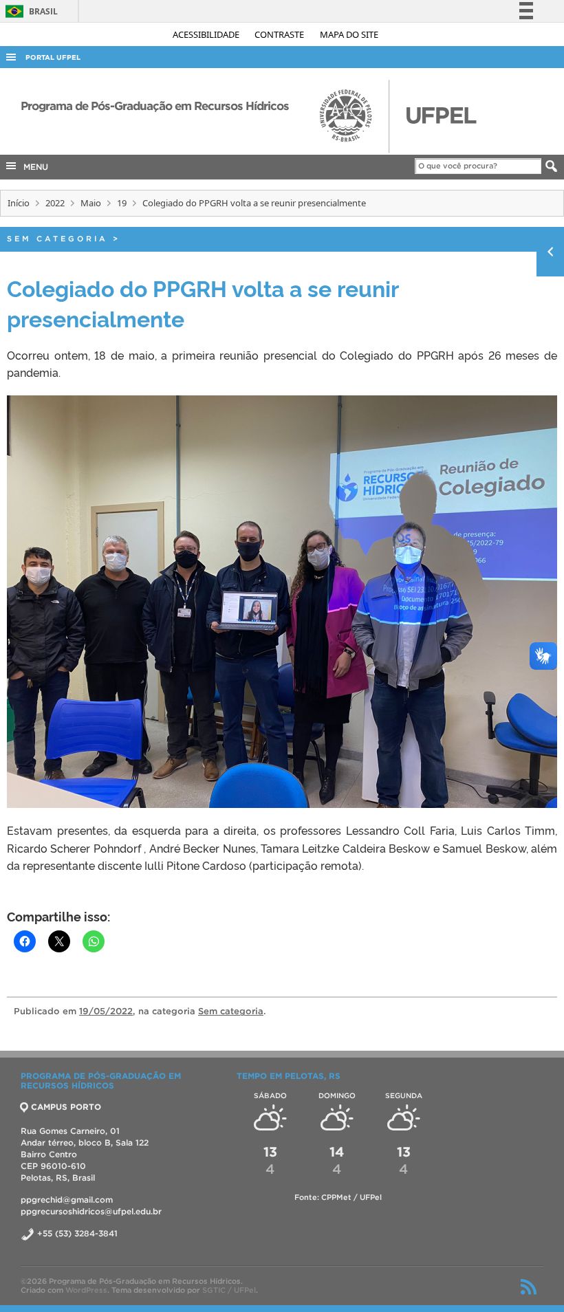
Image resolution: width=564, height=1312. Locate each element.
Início (19, 203)
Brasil (29, 11)
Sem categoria (57, 238)
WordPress (86, 1290)
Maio (90, 203)
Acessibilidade (207, 34)
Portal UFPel (52, 57)
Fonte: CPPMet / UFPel (338, 1197)
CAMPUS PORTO (66, 1106)
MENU (33, 166)
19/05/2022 (106, 1011)
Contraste (280, 34)
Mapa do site (349, 34)
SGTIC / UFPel (229, 1290)
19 (122, 203)
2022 (55, 203)
